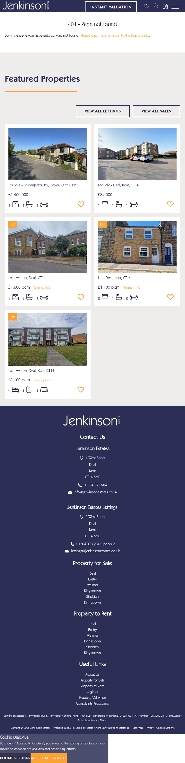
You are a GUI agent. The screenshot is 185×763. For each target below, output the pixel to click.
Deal (92, 573)
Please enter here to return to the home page (114, 35)
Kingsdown (92, 591)
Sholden (92, 596)
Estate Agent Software (99, 727)
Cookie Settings (165, 727)
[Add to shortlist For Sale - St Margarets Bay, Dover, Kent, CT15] (82, 204)
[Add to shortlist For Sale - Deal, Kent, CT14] (172, 204)
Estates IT (124, 727)
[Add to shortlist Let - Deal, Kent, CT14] (172, 297)
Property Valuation (92, 697)
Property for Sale (92, 680)
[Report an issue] (166, 6)
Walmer (92, 585)
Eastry (92, 579)
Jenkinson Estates (40, 727)
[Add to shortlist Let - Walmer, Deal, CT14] (82, 297)
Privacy (149, 727)
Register (92, 692)
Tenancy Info (42, 288)
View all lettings (103, 111)
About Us (92, 674)
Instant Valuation (111, 7)
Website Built (61, 727)
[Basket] (146, 6)
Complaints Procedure (92, 703)
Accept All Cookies (49, 758)
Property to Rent (92, 686)
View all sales (156, 111)
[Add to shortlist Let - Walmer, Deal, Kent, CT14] (82, 390)
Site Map (138, 727)
